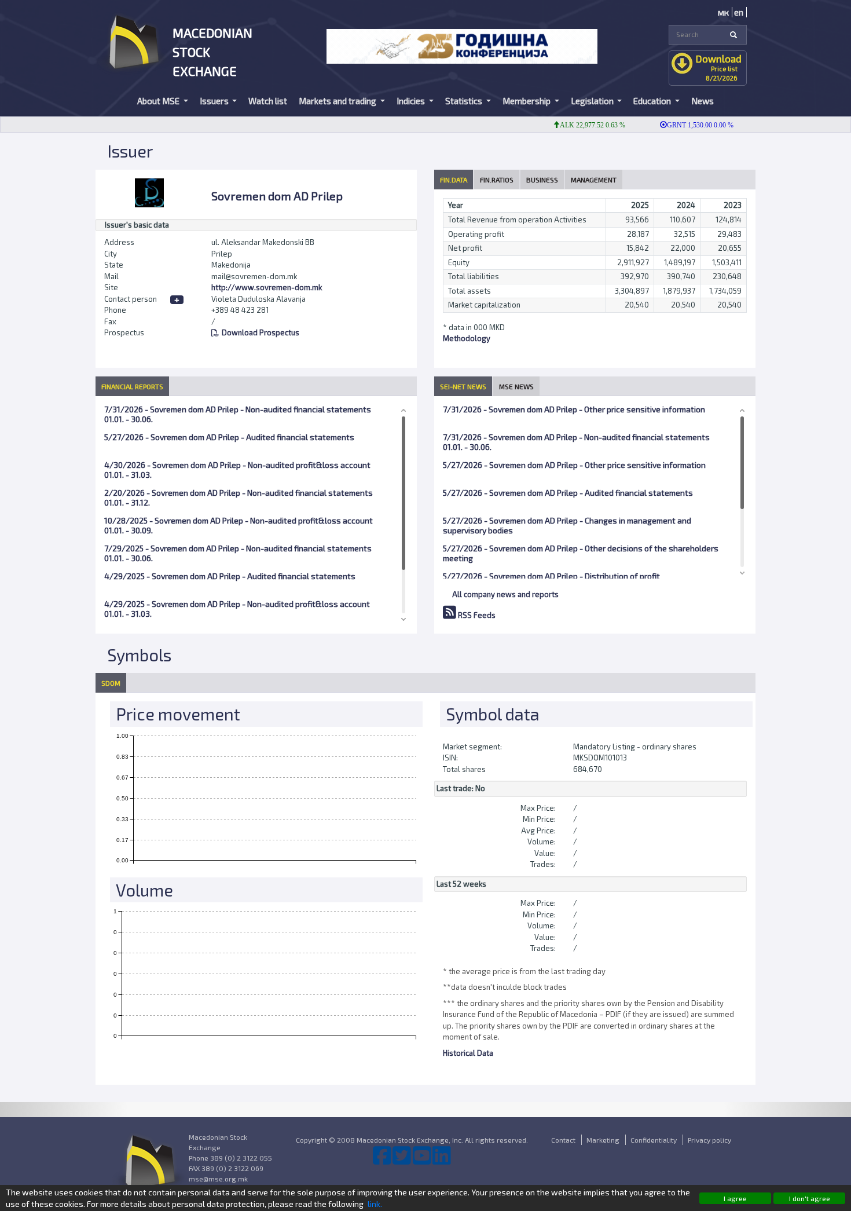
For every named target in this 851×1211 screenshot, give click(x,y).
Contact (563, 1140)
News (702, 101)
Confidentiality (653, 1140)
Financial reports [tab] (132, 386)
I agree (735, 1198)
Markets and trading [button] (338, 101)
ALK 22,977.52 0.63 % (577, 125)
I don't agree (809, 1198)
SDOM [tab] (110, 683)
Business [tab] (542, 179)
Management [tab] (594, 179)
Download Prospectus (260, 332)
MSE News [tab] (516, 386)
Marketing (602, 1140)
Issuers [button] (215, 101)
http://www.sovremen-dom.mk (266, 287)
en (738, 12)
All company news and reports (505, 594)
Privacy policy (709, 1140)
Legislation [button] (593, 101)
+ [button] (176, 299)
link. (375, 1204)
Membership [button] (527, 101)
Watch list (267, 101)
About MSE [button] (159, 101)
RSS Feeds (476, 615)
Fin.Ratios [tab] (496, 179)
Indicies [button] (412, 101)
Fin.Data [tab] (453, 179)
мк (723, 12)
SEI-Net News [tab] (463, 386)
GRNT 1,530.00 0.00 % (684, 125)
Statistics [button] (464, 101)
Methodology (466, 338)
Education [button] (653, 101)
